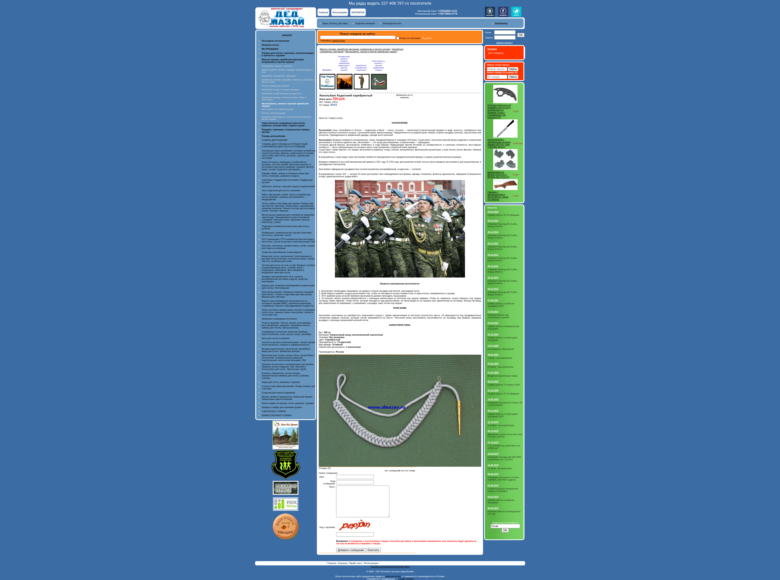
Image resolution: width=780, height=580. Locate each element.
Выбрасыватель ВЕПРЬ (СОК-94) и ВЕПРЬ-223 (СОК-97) (498, 174)
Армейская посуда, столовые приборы (280, 90)
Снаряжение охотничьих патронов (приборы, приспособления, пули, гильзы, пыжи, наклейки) (286, 333)
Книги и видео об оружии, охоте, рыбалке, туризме (288, 403)
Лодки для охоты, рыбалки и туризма (281, 382)
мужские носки (393, 576)
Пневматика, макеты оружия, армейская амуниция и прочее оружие (344, 63)
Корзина (343, 563)
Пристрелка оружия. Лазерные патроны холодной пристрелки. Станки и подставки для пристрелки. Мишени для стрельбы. (287, 294)
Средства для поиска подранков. (279, 392)
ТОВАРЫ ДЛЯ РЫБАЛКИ (274, 140)
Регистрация (340, 12)
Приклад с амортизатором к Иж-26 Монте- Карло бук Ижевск (498, 196)
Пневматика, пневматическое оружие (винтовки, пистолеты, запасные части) (287, 233)
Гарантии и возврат (365, 23)
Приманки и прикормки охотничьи (279, 319)
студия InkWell (405, 579)
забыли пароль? (504, 42)
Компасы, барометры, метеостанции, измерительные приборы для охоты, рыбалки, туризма (285, 375)
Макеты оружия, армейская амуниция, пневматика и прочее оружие (355, 49)
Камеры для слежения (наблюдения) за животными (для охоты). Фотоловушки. (288, 286)
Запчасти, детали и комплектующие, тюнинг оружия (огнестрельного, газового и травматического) (288, 343)
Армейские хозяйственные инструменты (281, 93)
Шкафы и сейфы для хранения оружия (282, 407)
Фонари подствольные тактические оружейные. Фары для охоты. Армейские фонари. (286, 350)
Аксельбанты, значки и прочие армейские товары (371, 51)
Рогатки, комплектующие (274, 113)
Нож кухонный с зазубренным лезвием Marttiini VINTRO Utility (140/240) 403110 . (499, 143)
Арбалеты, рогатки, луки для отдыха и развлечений (288, 186)
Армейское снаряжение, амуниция (279, 76)
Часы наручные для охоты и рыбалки (281, 190)
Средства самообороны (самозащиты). (282, 252)
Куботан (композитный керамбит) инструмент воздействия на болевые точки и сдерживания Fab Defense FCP (499, 111)
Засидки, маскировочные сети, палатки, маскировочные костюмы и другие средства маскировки (285, 279)
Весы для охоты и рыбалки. (276, 338)
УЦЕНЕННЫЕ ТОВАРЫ (274, 411)
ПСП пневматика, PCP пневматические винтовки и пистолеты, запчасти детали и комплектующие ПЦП (288, 240)
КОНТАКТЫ (358, 12)
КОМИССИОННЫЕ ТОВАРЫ (277, 415)
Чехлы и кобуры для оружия (275, 86)
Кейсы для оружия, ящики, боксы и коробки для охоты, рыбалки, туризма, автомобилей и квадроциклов (286, 197)
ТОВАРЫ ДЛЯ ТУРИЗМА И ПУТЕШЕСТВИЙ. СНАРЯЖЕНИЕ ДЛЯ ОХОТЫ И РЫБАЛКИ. (285, 145)
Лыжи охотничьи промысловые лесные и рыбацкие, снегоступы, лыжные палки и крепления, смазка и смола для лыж (288, 312)
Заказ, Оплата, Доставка (335, 23)
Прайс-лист (356, 563)
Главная (323, 12)
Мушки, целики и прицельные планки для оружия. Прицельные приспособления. (287, 397)
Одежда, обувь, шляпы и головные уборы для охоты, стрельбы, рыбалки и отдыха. (285, 174)
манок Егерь (338, 40)
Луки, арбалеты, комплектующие (278, 109)
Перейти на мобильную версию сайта (390, 566)
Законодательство (391, 23)
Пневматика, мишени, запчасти (277, 66)
